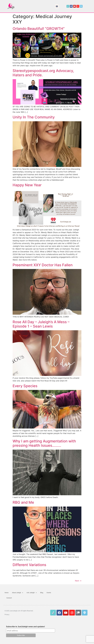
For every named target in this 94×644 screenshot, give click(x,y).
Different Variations (29, 565)
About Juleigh (16, 592)
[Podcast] (81, 6)
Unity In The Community (34, 117)
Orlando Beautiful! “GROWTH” (39, 28)
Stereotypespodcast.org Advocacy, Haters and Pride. (43, 72)
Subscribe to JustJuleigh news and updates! (25, 627)
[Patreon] (78, 612)
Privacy (7, 614)
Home (6, 592)
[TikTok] (67, 6)
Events (49, 592)
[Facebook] (71, 6)
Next (78, 581)
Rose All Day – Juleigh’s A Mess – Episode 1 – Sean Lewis (41, 324)
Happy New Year (27, 185)
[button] (57, 6)
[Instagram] (77, 6)
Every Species (25, 386)
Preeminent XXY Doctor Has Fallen (43, 265)
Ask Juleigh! (31, 592)
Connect (9, 598)
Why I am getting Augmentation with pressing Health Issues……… (44, 443)
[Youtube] (74, 6)
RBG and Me (23, 502)
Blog (41, 592)
